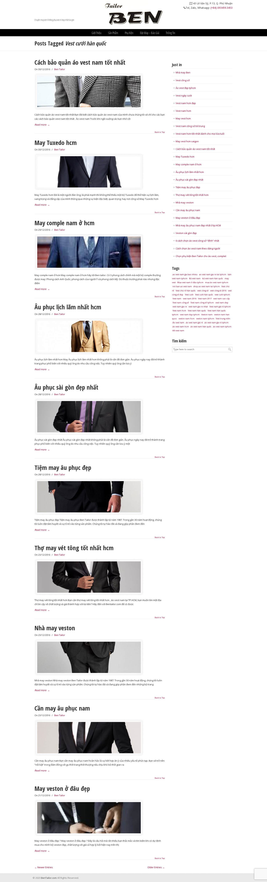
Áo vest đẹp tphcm (186, 88)
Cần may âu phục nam (62, 708)
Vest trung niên (223, 318)
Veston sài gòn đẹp (186, 233)
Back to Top (160, 132)
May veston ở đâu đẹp (62, 788)
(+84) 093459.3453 (221, 7)
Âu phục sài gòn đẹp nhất (66, 387)
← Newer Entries (44, 867)
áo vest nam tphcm (222, 326)
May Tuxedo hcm (56, 142)
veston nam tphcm (205, 318)
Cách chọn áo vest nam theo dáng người (198, 248)
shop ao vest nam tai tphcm (206, 286)
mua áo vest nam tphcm (216, 282)
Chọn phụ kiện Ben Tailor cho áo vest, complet (201, 256)
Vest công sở (183, 80)
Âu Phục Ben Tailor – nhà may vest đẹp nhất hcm (133, 14)
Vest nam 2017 (205, 298)
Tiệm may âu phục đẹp (63, 467)
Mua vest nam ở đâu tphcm (190, 282)
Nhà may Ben (183, 72)
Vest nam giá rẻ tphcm (220, 306)
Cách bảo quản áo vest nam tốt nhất (80, 62)
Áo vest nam (178, 322)
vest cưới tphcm (222, 294)
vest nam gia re (180, 306)
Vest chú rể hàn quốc (186, 290)
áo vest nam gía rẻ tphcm (216, 322)
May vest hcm (183, 118)
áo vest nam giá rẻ (194, 322)
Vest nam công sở (181, 302)
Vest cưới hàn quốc (204, 294)
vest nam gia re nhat (198, 306)
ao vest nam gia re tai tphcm (212, 274)
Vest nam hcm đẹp (186, 103)
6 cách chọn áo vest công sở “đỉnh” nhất (197, 240)
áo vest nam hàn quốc (201, 326)
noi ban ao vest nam (182, 286)
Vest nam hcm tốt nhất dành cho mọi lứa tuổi (200, 133)
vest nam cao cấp (221, 298)
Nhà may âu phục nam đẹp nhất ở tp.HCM (198, 225)
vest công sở (203, 290)
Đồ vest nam (178, 330)
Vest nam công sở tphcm (202, 302)
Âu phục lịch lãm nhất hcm (68, 307)
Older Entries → (156, 867)
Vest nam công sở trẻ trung (190, 126)
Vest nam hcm (183, 110)
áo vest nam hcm (181, 326)
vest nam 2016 (189, 298)
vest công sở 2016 (218, 290)
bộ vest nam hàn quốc (212, 278)
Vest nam (177, 298)
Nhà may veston (55, 628)
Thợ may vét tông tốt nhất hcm (74, 547)
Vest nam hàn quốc (197, 310)
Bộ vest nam (195, 278)
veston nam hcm (187, 318)
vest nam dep (221, 302)
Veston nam (207, 314)
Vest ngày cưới (184, 95)
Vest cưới (189, 294)
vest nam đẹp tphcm (190, 314)
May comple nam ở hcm (64, 223)
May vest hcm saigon (187, 141)
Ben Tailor (59, 69)
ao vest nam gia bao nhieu (185, 274)
